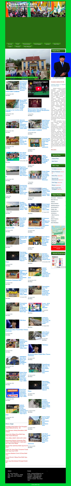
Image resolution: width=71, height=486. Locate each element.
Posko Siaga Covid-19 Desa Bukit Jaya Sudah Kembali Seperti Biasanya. (46, 175)
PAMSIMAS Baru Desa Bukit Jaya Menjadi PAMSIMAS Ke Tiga (23, 360)
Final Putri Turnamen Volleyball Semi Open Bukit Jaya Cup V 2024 (23, 393)
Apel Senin (55, 161)
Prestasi (18, 46)
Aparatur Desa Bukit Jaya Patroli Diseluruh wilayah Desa (46, 256)
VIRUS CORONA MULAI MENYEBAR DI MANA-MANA (45, 159)
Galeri (10, 46)
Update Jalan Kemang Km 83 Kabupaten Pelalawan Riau (24, 240)
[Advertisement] (35, 30)
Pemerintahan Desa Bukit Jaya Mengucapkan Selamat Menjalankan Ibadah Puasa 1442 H (38, 110)
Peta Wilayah (27, 46)
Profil (17, 44)
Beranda (10, 44)
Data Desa (56, 44)
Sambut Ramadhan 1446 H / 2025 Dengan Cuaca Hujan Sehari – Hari (24, 206)
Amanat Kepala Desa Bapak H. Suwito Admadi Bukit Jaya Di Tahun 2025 (24, 344)
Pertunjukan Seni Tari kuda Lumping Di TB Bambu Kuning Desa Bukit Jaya (23, 307)
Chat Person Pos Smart (58, 247)
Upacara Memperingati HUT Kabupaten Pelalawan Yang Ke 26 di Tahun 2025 (24, 124)
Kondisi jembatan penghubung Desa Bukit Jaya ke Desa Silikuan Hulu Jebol (46, 404)
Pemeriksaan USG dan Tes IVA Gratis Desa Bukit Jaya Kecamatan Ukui (46, 368)
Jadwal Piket (55, 158)
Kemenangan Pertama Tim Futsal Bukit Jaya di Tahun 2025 (24, 291)
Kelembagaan (37, 44)
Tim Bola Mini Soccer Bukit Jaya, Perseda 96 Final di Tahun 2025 (24, 140)
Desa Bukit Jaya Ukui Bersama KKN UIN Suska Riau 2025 (24, 155)
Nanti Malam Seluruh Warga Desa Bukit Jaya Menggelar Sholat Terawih (45, 241)
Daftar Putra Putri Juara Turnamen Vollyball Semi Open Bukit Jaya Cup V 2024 (23, 376)
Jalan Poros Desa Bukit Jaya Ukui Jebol (45, 334)
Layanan (47, 44)
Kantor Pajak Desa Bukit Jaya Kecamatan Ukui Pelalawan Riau (46, 421)
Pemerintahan (26, 44)
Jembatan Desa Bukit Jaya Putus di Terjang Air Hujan (46, 320)
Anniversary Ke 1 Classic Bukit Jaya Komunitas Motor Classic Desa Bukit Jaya (23, 189)
